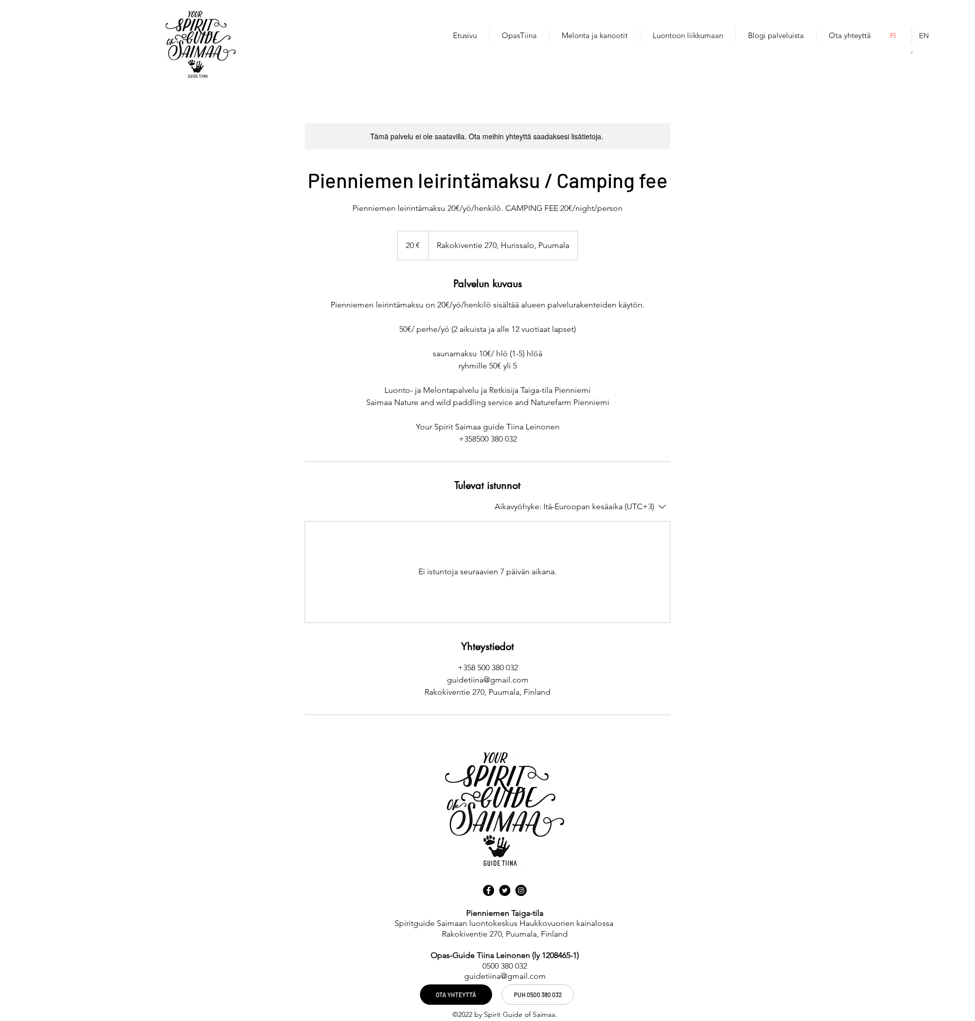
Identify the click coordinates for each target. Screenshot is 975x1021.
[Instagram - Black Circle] (521, 890)
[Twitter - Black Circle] (504, 890)
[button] (912, 52)
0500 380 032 (504, 966)
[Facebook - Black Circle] (488, 890)
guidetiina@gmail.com (505, 976)
